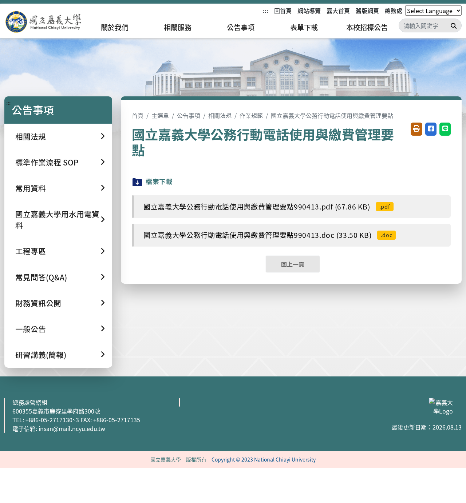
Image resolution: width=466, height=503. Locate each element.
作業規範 (251, 115)
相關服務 (177, 27)
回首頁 (283, 10)
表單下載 (304, 27)
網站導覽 (309, 10)
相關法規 (220, 115)
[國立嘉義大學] (43, 22)
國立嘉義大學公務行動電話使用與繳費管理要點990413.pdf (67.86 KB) (266, 206)
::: (265, 10)
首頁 (137, 115)
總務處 (393, 10)
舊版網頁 (367, 10)
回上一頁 (292, 264)
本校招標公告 (367, 27)
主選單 (160, 115)
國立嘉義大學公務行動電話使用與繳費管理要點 (332, 115)
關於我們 (115, 27)
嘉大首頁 (338, 10)
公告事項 (240, 27)
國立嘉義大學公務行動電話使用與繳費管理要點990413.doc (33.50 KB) (267, 235)
